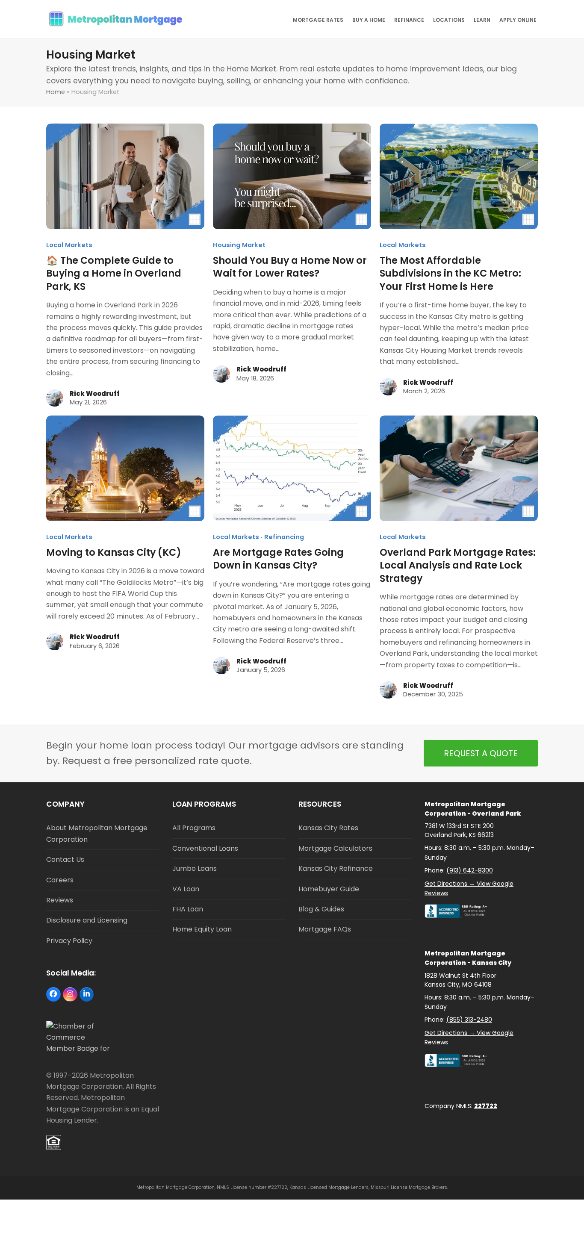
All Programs (193, 828)
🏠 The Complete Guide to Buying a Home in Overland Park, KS (113, 273)
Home (55, 92)
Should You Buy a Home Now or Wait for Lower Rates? (290, 267)
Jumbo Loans (194, 868)
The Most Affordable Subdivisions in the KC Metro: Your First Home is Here (450, 273)
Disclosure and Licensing (86, 920)
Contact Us (65, 859)
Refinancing (284, 537)
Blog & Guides (321, 909)
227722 (485, 1106)
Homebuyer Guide (328, 889)
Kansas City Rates (328, 828)
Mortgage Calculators (335, 848)
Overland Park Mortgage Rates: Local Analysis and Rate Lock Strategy (458, 565)
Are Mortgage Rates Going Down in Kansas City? (278, 559)
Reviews (59, 900)
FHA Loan (187, 909)
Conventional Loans (205, 848)
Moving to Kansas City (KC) (113, 552)
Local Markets (69, 245)
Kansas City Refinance (335, 868)
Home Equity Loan (202, 929)
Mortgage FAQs (324, 929)
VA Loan (185, 889)
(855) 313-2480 (469, 1019)
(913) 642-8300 (469, 870)
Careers (60, 880)
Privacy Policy (69, 941)
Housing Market (239, 245)
